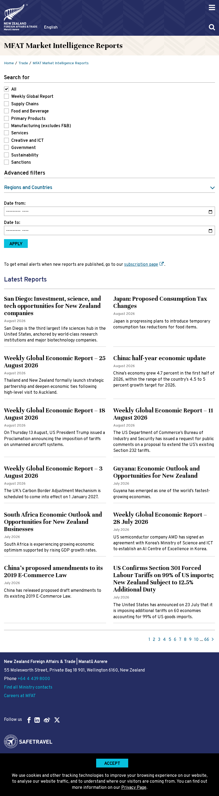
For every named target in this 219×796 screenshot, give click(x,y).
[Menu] (212, 7)
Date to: (12, 223)
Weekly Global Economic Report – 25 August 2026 (54, 362)
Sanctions (21, 162)
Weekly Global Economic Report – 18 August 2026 (54, 414)
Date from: (14, 203)
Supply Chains (25, 104)
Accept (112, 763)
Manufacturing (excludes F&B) (41, 126)
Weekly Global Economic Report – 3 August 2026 (53, 472)
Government (23, 148)
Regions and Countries (28, 188)
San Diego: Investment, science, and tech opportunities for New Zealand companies (52, 306)
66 (206, 639)
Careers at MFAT (20, 696)
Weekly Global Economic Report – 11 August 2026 (163, 414)
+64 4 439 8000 (34, 679)
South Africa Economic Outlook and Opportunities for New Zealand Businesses (53, 522)
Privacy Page (133, 787)
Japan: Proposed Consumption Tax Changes (160, 302)
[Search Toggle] (212, 27)
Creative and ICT (27, 140)
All (13, 89)
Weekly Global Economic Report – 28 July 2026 (160, 518)
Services (19, 133)
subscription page (141, 264)
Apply (15, 244)
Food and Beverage (30, 111)
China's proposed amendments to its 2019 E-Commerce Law (53, 571)
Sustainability (24, 155)
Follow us (13, 719)
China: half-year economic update (159, 358)
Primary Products (28, 119)
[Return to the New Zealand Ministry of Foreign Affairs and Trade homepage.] (20, 17)
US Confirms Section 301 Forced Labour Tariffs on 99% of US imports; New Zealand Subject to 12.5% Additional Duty (163, 578)
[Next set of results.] (212, 640)
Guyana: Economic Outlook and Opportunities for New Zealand (156, 472)
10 (196, 639)
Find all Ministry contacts (28, 687)
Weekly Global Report (32, 96)
